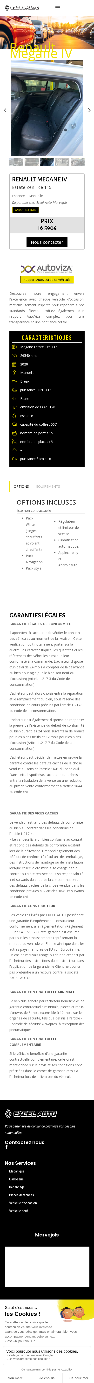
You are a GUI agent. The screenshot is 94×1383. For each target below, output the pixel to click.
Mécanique (16, 1171)
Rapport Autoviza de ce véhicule (47, 279)
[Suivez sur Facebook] (6, 1147)
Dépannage (17, 1187)
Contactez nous (24, 1142)
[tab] (21, 486)
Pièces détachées (21, 1195)
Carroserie (16, 1179)
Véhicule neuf (18, 1211)
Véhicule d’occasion (23, 1203)
